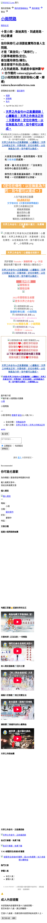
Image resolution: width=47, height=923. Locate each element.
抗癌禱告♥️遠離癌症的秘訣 (23, 350)
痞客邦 (14, 415)
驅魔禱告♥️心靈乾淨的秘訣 (23, 343)
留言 (20, 415)
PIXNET (11, 887)
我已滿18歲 (6, 918)
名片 (8, 101)
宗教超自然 (21, 422)
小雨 (3, 401)
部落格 (9, 99)
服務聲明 (26, 889)
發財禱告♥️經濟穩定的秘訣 (23, 347)
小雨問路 (8, 19)
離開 (13, 918)
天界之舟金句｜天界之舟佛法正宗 (30, 425)
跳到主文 (5, 26)
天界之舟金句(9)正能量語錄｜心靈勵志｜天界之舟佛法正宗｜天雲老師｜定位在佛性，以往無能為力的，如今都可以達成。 (25, 120)
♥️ (27, 357)
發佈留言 (5, 449)
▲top (3, 429)
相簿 (8, 96)
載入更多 (5, 434)
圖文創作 (21, 91)
